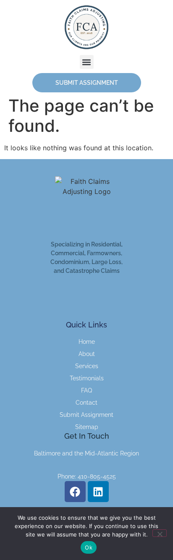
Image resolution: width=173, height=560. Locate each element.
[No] (159, 533)
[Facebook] (75, 491)
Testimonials (87, 378)
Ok (88, 547)
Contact (86, 402)
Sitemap (86, 427)
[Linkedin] (98, 491)
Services (86, 366)
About (87, 354)
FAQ (86, 390)
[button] (87, 62)
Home (87, 341)
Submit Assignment (86, 414)
